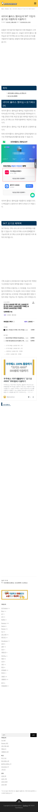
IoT (2, 614)
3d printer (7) (5, 767)
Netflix (3, 619)
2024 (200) (4, 781)
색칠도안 (3, 652)
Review (3, 629)
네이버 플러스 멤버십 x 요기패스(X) (17, 93)
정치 (2, 683)
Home (2, 8)
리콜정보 (3, 679)
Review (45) (4, 743)
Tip (10, 8)
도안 (2, 649)
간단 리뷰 (3, 634)
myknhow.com (25, 22)
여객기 (3, 673)
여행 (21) (3, 749)
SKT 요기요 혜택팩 (12, 96)
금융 (2, 646)
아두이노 (3, 656)
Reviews (7, 8)
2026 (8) (3, 776)
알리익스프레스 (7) (6, 764)
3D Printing (4, 608)
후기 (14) (3, 758)
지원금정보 (4, 685)
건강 (2, 643)
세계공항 (3, 670)
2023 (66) (4, 784)
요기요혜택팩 (18, 582)
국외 (2, 664)
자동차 (3, 676)
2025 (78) (4, 779)
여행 (2, 658)
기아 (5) (3, 769)
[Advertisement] (19, 64)
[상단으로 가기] (19, 801)
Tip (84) (3, 740)
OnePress (25, 805)
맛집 (2, 667)
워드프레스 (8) (5, 761)
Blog (2, 611)
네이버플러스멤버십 (9, 582)
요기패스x (25, 582)
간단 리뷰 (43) (5, 746)
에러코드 (3, 637)
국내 (2, 661)
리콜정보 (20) (5, 751)
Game (3, 626)
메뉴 (35, 3)
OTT (2, 616)
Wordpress (4, 641)
